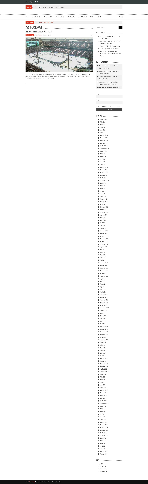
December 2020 (104, 300)
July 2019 (102, 345)
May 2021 (102, 287)
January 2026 (104, 138)
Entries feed (103, 466)
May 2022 (102, 255)
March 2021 (103, 292)
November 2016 (104, 430)
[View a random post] (119, 17)
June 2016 (102, 443)
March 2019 (103, 356)
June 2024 (103, 188)
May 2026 (102, 127)
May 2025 (102, 159)
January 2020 (104, 329)
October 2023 (103, 210)
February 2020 (104, 326)
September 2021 (104, 276)
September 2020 (104, 308)
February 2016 (103, 451)
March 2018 (103, 387)
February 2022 (104, 263)
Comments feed (104, 469)
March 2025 (103, 164)
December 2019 (104, 332)
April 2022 (102, 257)
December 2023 (104, 204)
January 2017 (103, 425)
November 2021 (104, 271)
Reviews (98, 17)
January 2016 (103, 454)
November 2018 (104, 366)
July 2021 (102, 281)
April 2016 (102, 449)
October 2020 (103, 305)
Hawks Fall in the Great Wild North (39, 31)
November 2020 (104, 302)
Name (97, 94)
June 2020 (103, 316)
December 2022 (104, 236)
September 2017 (104, 403)
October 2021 (103, 273)
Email (97, 100)
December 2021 (104, 268)
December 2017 (104, 395)
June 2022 (103, 252)
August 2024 (103, 183)
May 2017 (102, 414)
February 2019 (103, 358)
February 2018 (103, 390)
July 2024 (102, 186)
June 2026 (103, 125)
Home (27, 17)
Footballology (59, 17)
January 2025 (103, 170)
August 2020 (103, 310)
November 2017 (104, 398)
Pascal (101, 87)
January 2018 (103, 393)
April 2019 (102, 353)
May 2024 (102, 191)
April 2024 (102, 194)
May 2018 (102, 382)
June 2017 (102, 411)
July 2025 (102, 154)
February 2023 (104, 231)
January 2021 (103, 297)
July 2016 (102, 441)
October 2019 (103, 337)
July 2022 (102, 249)
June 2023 (103, 220)
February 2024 (103, 199)
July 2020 (102, 313)
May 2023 (102, 223)
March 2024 (103, 196)
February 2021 (103, 295)
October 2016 (103, 433)
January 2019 (103, 361)
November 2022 (104, 239)
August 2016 (103, 438)
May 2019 (102, 350)
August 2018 (103, 374)
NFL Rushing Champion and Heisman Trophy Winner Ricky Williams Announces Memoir (110, 53)
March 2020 (103, 324)
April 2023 (102, 225)
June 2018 (102, 379)
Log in (101, 463)
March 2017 (103, 419)
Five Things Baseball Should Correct (109, 49)
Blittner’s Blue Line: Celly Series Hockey (110, 46)
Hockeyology (36, 17)
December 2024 (104, 172)
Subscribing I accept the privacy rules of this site (108, 106)
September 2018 (104, 372)
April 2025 (102, 162)
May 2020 (102, 318)
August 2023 (103, 215)
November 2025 (104, 143)
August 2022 (103, 247)
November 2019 (104, 334)
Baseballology (47, 17)
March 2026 (103, 132)
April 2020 (102, 321)
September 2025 (104, 148)
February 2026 (104, 135)
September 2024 (104, 180)
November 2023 (104, 207)
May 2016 (102, 446)
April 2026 (102, 130)
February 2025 (104, 167)
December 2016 (104, 427)
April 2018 (102, 385)
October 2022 (103, 241)
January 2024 (103, 202)
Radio (91, 17)
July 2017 (102, 409)
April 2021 (102, 289)
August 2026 (103, 119)
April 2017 (102, 417)
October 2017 (103, 401)
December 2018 (104, 364)
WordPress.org (103, 471)
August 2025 (103, 151)
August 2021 (103, 279)
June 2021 (102, 284)
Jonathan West (39, 35)
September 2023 (104, 212)
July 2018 (102, 377)
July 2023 (102, 217)
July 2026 (102, 122)
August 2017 (103, 406)
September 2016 (104, 435)
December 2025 (104, 140)
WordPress (45, 482)
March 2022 (103, 260)
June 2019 (102, 348)
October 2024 (103, 178)
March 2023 (103, 228)
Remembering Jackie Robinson (113, 87)
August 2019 (103, 342)
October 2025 (103, 146)
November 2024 (104, 175)
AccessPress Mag (56, 482)
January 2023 (103, 233)
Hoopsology (71, 17)
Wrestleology (82, 17)
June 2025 (103, 156)
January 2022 (103, 265)
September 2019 (104, 340)
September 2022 (104, 244)
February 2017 (103, 422)
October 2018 (103, 369)
